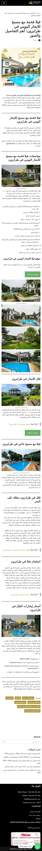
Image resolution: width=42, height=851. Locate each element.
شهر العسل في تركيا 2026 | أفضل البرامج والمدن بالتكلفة (22, 757)
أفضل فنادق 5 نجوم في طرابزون (17, 550)
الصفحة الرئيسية (35, 811)
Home (38, 13)
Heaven (35, 40)
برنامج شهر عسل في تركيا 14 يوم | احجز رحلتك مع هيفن (22, 766)
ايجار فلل (18, 698)
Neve (30, 849)
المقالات (37, 818)
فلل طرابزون (10, 698)
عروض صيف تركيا (34, 815)
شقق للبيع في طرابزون (20, 594)
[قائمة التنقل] (4, 3)
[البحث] (4, 742)
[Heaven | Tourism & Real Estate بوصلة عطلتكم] (34, 2)
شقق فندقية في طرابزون (19, 424)
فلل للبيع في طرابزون (20, 702)
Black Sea (27, 412)
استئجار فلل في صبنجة (28, 698)
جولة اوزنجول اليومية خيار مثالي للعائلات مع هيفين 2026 (22, 753)
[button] (37, 846)
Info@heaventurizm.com (32, 799)
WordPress (14, 849)
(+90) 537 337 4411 (34, 795)
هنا (7, 672)
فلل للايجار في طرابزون (33, 702)
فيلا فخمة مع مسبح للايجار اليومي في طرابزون (28, 706)
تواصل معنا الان (32, 274)
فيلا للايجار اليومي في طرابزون (32, 710)
